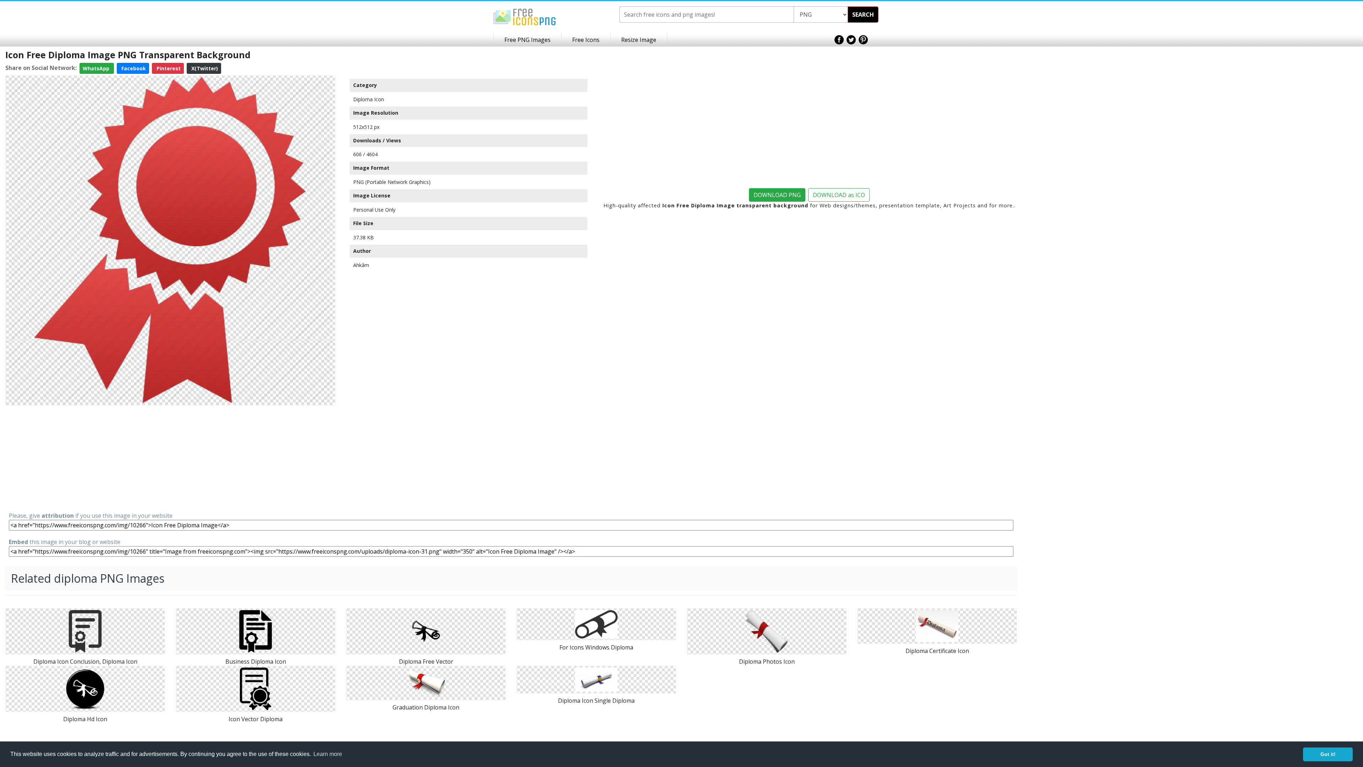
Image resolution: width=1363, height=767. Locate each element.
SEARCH (863, 14)
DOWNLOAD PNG (777, 195)
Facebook (133, 68)
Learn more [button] (327, 754)
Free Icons (586, 40)
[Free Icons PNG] (524, 16)
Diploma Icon (368, 99)
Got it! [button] (1328, 754)
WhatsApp (97, 68)
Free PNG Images (527, 40)
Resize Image (638, 40)
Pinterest (168, 68)
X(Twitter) (204, 68)
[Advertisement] (170, 458)
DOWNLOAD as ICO (839, 195)
